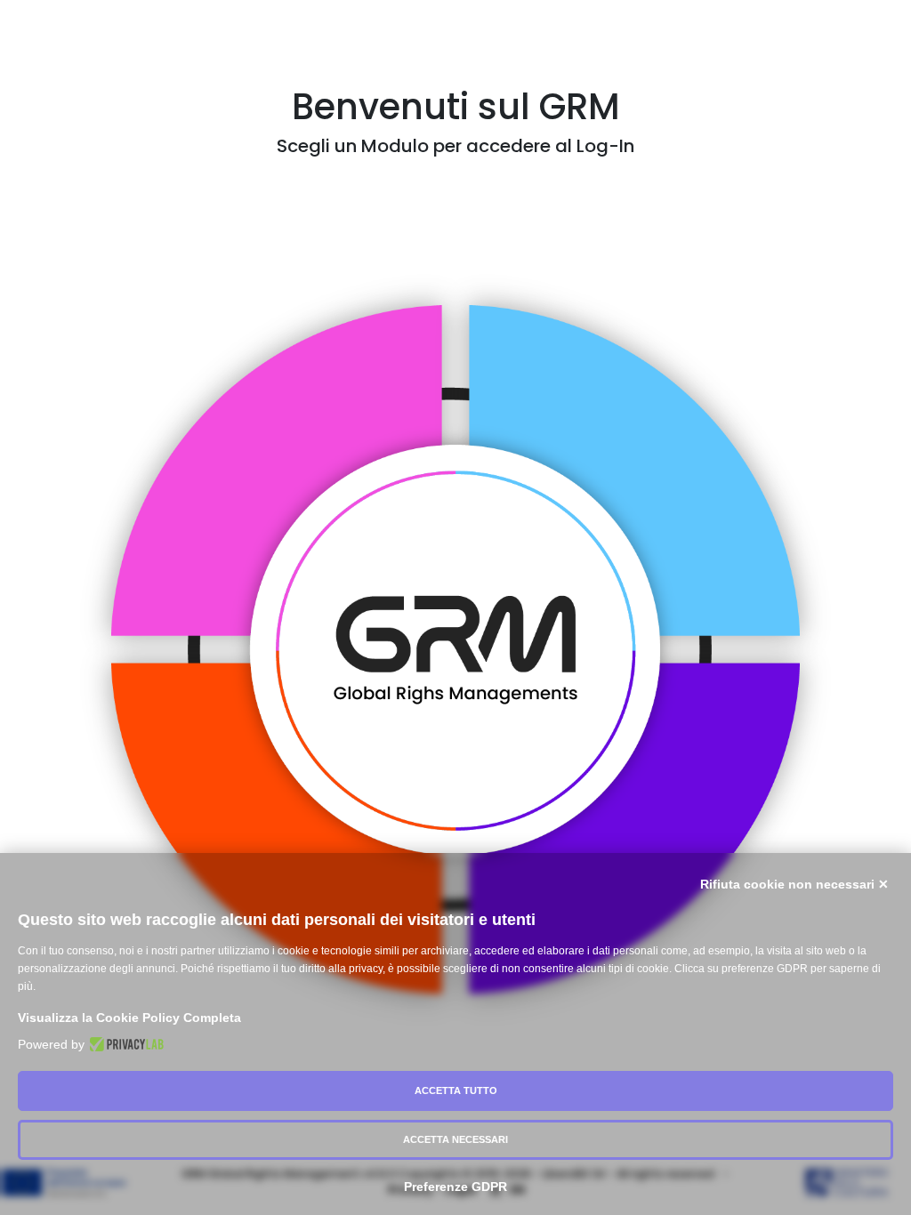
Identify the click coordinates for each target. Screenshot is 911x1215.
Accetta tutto (456, 1090)
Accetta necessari (455, 1139)
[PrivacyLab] (124, 1044)
